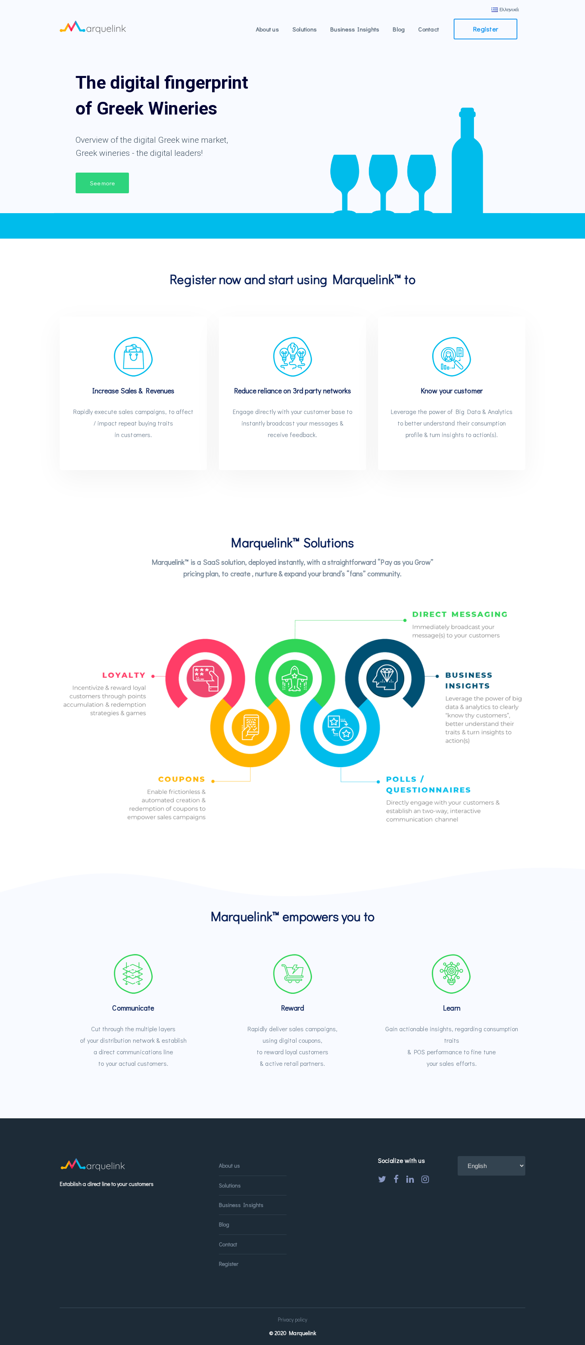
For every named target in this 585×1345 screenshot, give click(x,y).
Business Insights (241, 1205)
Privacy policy (293, 1319)
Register (485, 29)
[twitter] (382, 1179)
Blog (224, 1224)
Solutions (230, 1185)
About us (229, 1165)
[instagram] (425, 1179)
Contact (228, 1244)
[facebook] (396, 1179)
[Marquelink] (93, 26)
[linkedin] (410, 1179)
